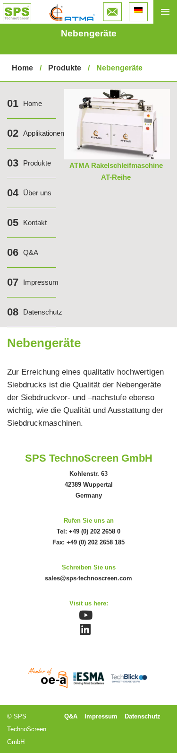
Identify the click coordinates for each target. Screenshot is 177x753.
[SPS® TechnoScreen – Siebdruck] (17, 12)
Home (22, 68)
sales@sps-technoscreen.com (88, 578)
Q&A (30, 252)
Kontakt (35, 223)
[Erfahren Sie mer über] (117, 95)
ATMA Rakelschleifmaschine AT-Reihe (116, 171)
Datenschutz (42, 312)
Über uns (37, 193)
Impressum (41, 282)
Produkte (64, 68)
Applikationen (43, 133)
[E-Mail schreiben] (112, 8)
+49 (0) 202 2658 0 (94, 531)
